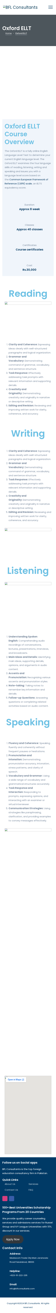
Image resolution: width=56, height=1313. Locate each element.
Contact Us (11, 1189)
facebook (11, 1198)
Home (8, 33)
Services (33, 1184)
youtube (18, 1198)
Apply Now (13, 1239)
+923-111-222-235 (18, 1275)
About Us (10, 1184)
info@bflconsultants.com (22, 1288)
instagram (4, 1198)
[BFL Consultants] (20, 7)
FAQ (31, 1189)
